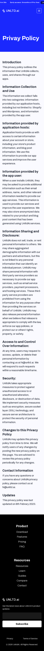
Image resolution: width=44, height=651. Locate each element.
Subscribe (22, 624)
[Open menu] (39, 10)
